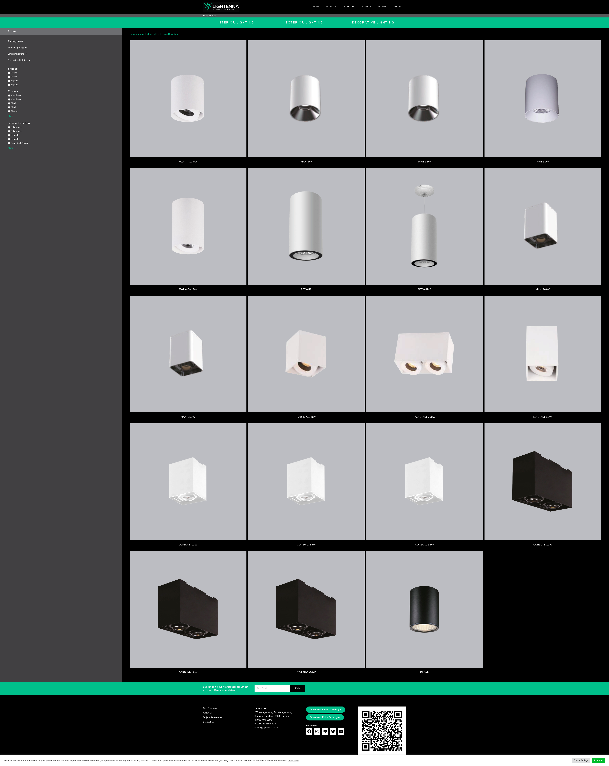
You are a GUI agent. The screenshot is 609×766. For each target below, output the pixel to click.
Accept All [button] (598, 760)
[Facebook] (309, 731)
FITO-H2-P (424, 289)
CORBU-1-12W (188, 544)
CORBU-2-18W (188, 672)
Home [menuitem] (316, 6)
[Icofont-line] (325, 731)
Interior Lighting (16, 47)
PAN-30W (543, 161)
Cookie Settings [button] (581, 760)
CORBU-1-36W (424, 544)
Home (133, 34)
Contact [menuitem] (398, 6)
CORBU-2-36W (306, 672)
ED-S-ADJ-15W (542, 417)
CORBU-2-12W (542, 544)
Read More (293, 760)
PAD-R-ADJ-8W (188, 161)
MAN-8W (306, 161)
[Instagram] (317, 731)
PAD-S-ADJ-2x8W (424, 417)
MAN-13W (424, 161)
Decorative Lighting (17, 60)
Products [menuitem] (348, 6)
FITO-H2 (306, 289)
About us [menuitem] (331, 6)
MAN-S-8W (543, 289)
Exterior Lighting (16, 53)
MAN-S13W (188, 417)
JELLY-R (424, 672)
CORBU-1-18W (306, 544)
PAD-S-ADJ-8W (306, 417)
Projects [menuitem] (366, 6)
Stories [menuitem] (382, 6)
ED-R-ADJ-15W (188, 289)
